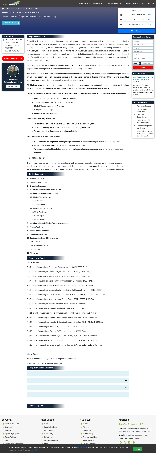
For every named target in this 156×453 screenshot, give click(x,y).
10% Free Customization (142, 116)
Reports (8, 430)
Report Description (13, 39)
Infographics (48, 430)
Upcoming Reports (12, 434)
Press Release (10, 437)
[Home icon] (148, 3)
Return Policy (88, 434)
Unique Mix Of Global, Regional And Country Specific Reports (145, 133)
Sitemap (47, 444)
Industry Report (83, 3)
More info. (34, 450)
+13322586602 (135, 439)
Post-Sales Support (144, 106)
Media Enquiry (136, 31)
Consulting (97, 3)
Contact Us (87, 430)
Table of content (12, 43)
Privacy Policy (88, 440)
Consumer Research (113, 3)
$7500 (150, 24)
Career (85, 424)
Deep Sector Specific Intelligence (144, 127)
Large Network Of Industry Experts (143, 121)
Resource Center (131, 3)
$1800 (150, 15)
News (46, 424)
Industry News (49, 437)
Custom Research (12, 424)
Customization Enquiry (11, 23)
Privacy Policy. (82, 447)
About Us (86, 427)
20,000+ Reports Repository (143, 110)
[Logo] (11, 3)
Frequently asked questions (12, 47)
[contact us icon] (142, 3)
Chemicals (10, 8)
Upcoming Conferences (14, 444)
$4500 (150, 20)
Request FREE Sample (13, 58)
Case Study (48, 434)
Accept (137, 449)
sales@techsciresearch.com (137, 435)
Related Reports (12, 51)
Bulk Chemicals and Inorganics (27, 8)
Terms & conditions (90, 437)
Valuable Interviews (51, 440)
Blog (6, 440)
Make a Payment (89, 444)
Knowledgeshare (50, 427)
